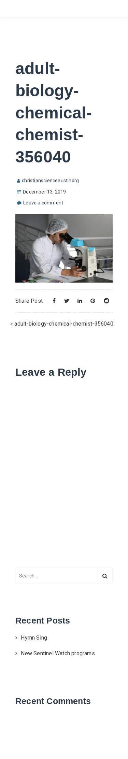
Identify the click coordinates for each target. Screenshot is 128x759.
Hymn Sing (34, 637)
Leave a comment (43, 202)
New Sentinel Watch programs (58, 653)
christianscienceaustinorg (50, 180)
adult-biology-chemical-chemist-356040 (63, 323)
